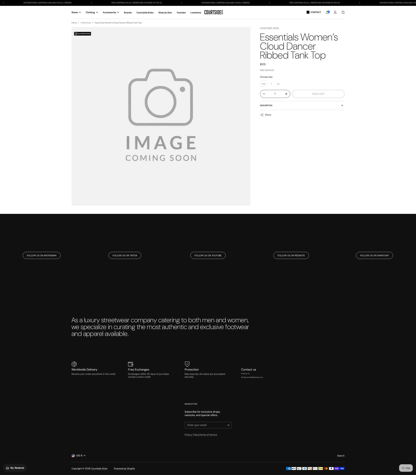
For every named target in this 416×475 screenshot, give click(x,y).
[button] (327, 12)
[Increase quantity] (287, 94)
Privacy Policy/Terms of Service (201, 434)
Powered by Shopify (124, 468)
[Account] (335, 12)
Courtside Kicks (269, 28)
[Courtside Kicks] (213, 12)
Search (340, 455)
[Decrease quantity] (262, 94)
